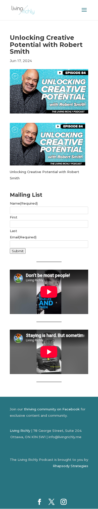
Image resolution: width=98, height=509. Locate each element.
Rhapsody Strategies (70, 466)
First (13, 217)
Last (13, 231)
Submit (18, 251)
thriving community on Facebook (52, 409)
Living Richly (20, 431)
